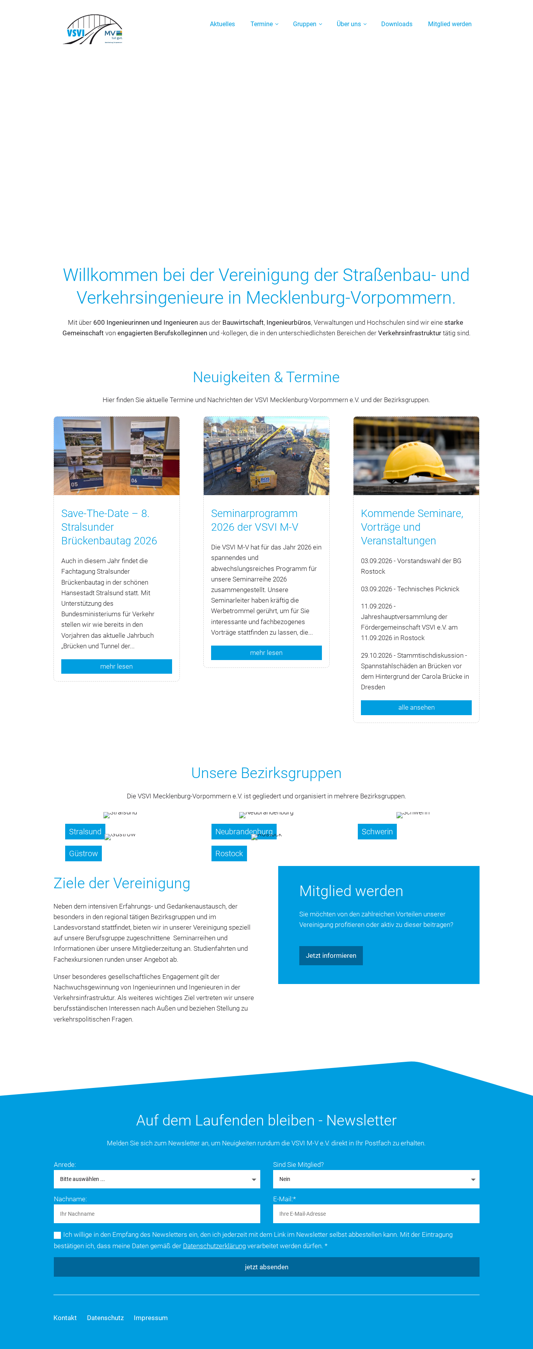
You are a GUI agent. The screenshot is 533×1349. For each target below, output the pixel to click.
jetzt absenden (266, 1267)
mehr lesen (116, 666)
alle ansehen (416, 707)
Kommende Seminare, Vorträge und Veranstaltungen (412, 527)
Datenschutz (105, 1318)
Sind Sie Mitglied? (298, 1164)
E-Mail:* (284, 1199)
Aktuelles (222, 24)
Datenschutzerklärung (214, 1246)
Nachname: (70, 1199)
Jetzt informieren (331, 955)
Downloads (396, 24)
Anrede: (65, 1164)
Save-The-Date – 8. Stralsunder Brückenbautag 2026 (109, 527)
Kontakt (65, 1318)
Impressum (151, 1318)
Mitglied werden (450, 24)
